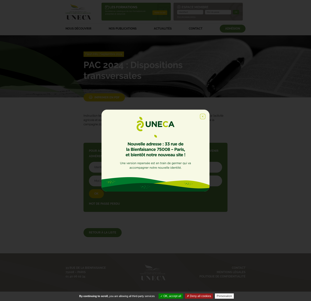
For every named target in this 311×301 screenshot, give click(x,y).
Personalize (224, 296)
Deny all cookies (200, 296)
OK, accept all (172, 296)
